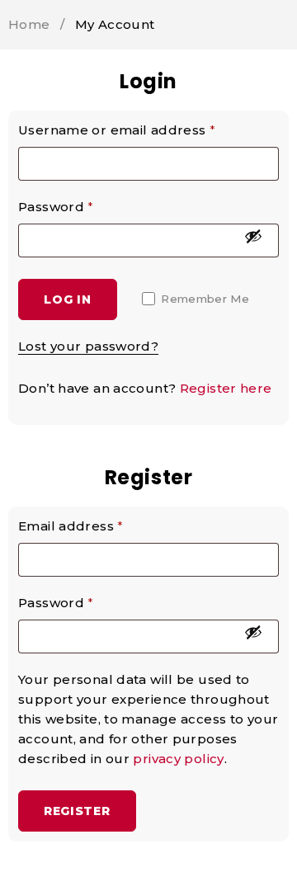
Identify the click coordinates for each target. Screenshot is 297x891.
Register (77, 811)
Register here (226, 388)
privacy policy (178, 758)
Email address (71, 526)
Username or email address (116, 130)
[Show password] (253, 236)
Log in (67, 299)
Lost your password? (88, 346)
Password (56, 206)
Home (29, 24)
